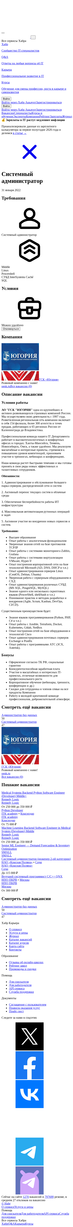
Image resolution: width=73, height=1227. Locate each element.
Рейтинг (44, 116)
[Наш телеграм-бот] (29, 1193)
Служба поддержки (21, 991)
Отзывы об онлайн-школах (26, 962)
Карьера (20, 1223)
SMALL (6, 852)
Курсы (29, 1223)
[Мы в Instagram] (29, 1135)
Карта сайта (16, 946)
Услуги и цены (18, 932)
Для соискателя (19, 981)
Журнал (67, 116)
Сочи (38, 862)
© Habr (5, 1203)
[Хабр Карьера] (16, 37)
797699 (49, 1196)
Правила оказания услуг (24, 1008)
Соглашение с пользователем (27, 1004)
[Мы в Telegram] (29, 1164)
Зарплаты (56, 116)
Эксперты (19, 116)
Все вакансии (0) (21, 386)
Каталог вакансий (20, 939)
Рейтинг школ (18, 965)
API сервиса (17, 988)
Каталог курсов (19, 942)
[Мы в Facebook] (29, 1078)
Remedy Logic (10, 799)
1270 (26, 1196)
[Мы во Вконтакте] (29, 1107)
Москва (24, 879)
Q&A (11, 1223)
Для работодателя (20, 985)
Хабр (4, 1223)
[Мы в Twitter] (29, 1049)
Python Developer (12, 810)
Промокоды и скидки (22, 969)
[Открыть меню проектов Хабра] (2, 32)
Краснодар (27, 813)
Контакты (15, 949)
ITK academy (9, 813)
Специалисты (23, 113)
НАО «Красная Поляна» (17, 862)
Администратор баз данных (19, 715)
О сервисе (15, 929)
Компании (32, 116)
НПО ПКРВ (9, 879)
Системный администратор (19, 721)
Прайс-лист (16, 1011)
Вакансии (7, 113)
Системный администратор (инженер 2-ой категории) (36, 858)
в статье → (20, 133)
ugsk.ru (5, 386)
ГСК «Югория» (49, 379)
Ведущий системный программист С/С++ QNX (32, 876)
